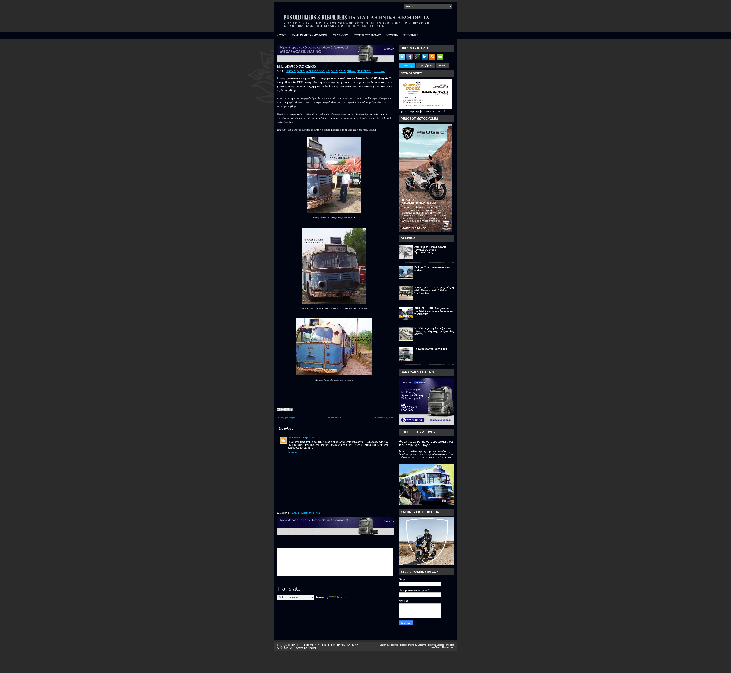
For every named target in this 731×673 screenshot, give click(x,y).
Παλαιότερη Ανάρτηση (383, 418)
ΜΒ (328, 71)
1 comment (379, 71)
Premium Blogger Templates (441, 645)
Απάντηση (293, 452)
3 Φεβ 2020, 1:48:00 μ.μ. (314, 437)
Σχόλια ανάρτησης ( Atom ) (307, 512)
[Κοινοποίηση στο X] (287, 409)
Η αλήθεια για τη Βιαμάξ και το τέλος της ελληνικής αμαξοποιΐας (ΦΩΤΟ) (434, 331)
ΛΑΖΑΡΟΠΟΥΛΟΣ (315, 71)
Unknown (294, 437)
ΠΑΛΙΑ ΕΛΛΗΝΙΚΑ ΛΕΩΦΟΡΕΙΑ (309, 35)
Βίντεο (442, 65)
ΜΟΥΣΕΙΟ (392, 35)
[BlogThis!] (283, 409)
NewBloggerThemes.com (442, 647)
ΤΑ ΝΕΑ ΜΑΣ (340, 35)
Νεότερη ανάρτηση (286, 418)
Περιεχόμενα (425, 65)
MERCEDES (364, 71)
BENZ (342, 71)
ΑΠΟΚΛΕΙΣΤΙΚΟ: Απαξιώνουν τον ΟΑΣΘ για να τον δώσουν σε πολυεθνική (433, 311)
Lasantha (422, 645)
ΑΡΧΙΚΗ (281, 35)
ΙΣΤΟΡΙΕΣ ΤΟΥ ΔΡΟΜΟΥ (367, 35)
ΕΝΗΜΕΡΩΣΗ (410, 35)
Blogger (312, 648)
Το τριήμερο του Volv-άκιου (430, 348)
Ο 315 (334, 71)
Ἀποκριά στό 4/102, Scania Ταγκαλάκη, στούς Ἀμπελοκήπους (430, 249)
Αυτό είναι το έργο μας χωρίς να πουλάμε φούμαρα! (426, 443)
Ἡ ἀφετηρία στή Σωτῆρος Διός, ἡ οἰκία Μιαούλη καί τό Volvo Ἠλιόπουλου (434, 290)
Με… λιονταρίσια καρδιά (296, 66)
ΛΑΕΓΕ (301, 71)
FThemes (394, 645)
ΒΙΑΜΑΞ (291, 71)
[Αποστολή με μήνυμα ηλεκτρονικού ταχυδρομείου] (279, 409)
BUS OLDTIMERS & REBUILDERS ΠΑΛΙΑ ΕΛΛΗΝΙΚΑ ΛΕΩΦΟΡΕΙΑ (356, 17)
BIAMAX (351, 71)
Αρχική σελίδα (334, 418)
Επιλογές (407, 65)
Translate (342, 597)
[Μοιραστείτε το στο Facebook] (291, 409)
